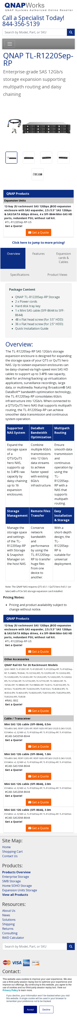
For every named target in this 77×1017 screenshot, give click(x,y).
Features (38, 254)
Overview (13, 254)
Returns (7, 929)
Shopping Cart (12, 851)
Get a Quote (40, 232)
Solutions (9, 920)
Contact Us (10, 856)
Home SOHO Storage (17, 886)
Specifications (19, 275)
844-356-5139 (21, 24)
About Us (8, 911)
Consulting (10, 933)
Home (6, 847)
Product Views (57, 275)
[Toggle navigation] (9, 44)
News (6, 915)
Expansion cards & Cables (63, 258)
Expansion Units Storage (19, 890)
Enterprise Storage (15, 877)
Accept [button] (30, 1009)
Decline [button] (46, 1009)
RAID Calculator (13, 938)
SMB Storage (11, 881)
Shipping (8, 924)
